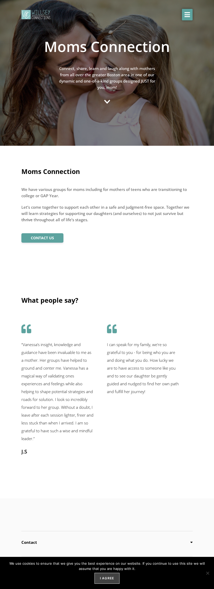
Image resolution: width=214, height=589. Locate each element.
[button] (187, 14)
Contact (29, 542)
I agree (107, 578)
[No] (207, 573)
